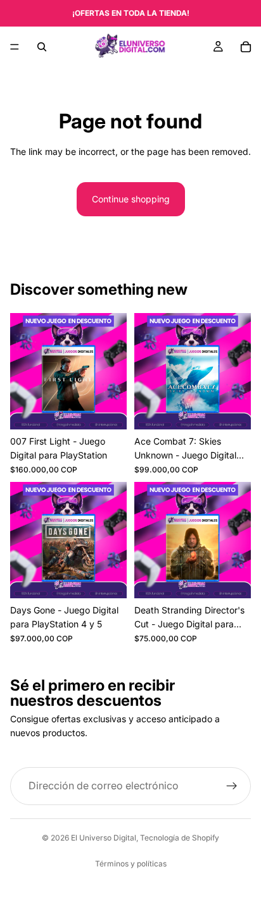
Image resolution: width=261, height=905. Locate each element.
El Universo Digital (103, 837)
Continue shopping (131, 199)
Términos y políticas (131, 863)
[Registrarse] (232, 786)
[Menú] (14, 46)
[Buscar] (42, 47)
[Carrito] (246, 47)
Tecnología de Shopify (179, 837)
